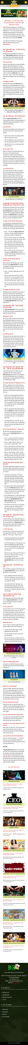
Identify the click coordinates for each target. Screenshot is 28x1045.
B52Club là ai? (5, 992)
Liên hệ (4, 999)
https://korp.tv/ (16, 982)
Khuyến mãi (5, 1009)
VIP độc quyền (5, 1016)
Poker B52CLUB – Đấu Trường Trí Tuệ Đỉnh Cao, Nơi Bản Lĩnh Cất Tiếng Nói (13, 900)
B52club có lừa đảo (7, 997)
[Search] (26, 2)
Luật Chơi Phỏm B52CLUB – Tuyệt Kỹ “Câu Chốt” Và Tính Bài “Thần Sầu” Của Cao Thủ (13, 877)
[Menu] (2, 2)
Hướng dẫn (5, 1012)
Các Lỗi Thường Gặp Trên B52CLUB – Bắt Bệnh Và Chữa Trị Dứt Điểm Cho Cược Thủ (13, 784)
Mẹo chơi (4, 1014)
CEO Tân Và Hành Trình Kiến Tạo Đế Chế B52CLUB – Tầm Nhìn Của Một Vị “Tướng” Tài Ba (13, 808)
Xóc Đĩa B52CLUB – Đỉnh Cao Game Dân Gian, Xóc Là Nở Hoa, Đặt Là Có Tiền (13, 946)
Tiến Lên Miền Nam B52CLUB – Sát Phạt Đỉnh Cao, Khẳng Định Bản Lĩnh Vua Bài (13, 854)
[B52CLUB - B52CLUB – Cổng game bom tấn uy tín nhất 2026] (14, 2)
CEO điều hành (5, 995)
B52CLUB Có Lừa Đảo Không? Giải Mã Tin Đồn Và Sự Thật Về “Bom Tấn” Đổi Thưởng (13, 831)
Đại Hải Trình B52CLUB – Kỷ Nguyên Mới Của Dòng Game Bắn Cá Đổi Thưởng (13, 923)
